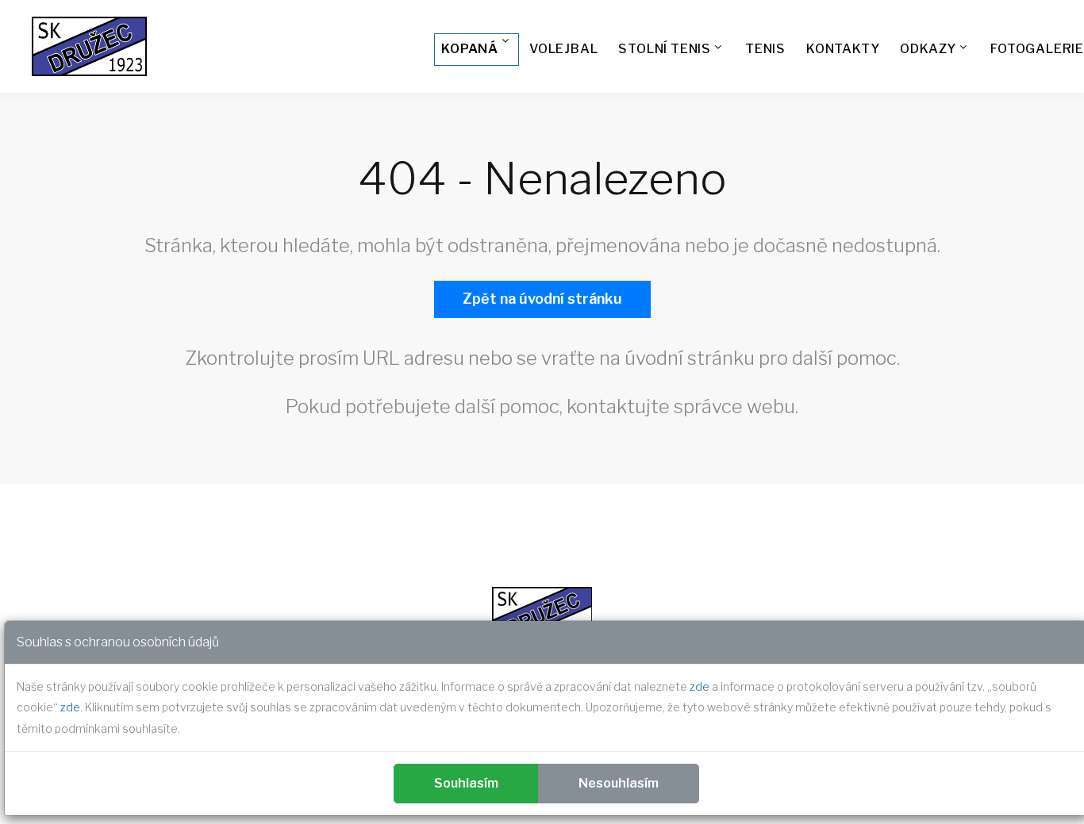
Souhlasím (466, 783)
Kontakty (842, 48)
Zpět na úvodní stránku (542, 298)
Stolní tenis (664, 48)
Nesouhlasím (619, 783)
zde (699, 686)
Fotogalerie (1037, 48)
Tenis (765, 48)
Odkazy (928, 48)
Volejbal (563, 48)
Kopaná (469, 48)
